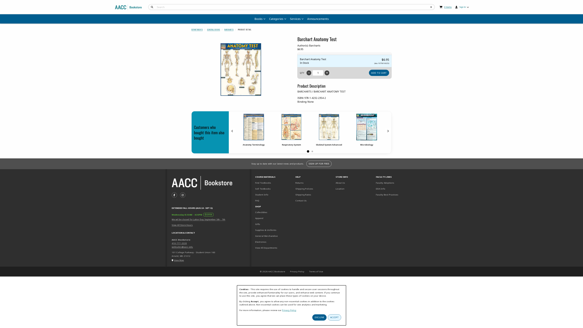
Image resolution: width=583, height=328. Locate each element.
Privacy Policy (297, 271)
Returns (299, 182)
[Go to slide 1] (308, 151)
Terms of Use (316, 271)
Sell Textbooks (263, 188)
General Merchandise (266, 236)
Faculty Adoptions (385, 182)
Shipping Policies (304, 188)
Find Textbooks (263, 182)
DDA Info (380, 188)
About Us (340, 182)
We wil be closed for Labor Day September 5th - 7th (198, 219)
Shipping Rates (303, 194)
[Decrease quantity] (309, 72)
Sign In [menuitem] (462, 7)
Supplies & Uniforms (265, 230)
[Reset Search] (431, 7)
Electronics (260, 242)
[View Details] (253, 127)
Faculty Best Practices (387, 194)
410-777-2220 (179, 243)
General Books (213, 29)
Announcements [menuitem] (318, 19)
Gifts (257, 224)
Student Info (261, 194)
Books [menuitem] (258, 19)
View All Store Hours (182, 225)
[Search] (152, 7)
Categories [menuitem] (276, 19)
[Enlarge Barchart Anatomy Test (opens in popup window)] (240, 69)
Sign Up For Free (319, 163)
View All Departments (266, 247)
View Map (179, 260)
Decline (319, 317)
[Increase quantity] (327, 72)
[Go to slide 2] (312, 151)
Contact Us (301, 200)
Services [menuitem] (295, 19)
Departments (197, 29)
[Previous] (232, 130)
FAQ (257, 200)
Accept (334, 317)
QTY (302, 72)
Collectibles (261, 212)
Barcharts (229, 29)
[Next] (387, 130)
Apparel (259, 218)
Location (351, 188)
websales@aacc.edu (182, 247)
